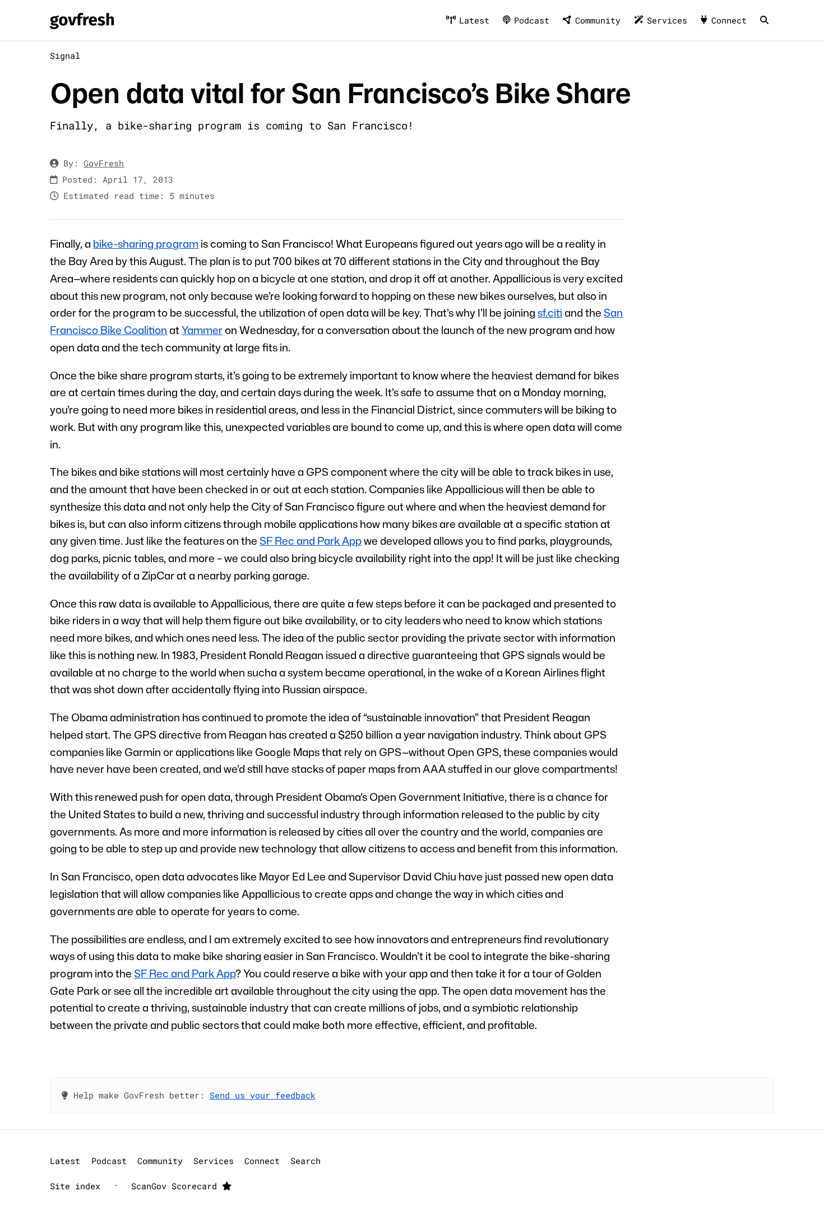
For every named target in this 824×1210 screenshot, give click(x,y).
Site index (75, 1186)
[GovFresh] (82, 20)
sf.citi (550, 312)
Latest (474, 20)
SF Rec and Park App (311, 540)
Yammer (202, 329)
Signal (65, 55)
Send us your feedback (263, 1095)
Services (667, 20)
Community (598, 20)
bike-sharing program (145, 243)
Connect (729, 20)
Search (305, 1160)
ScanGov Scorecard (176, 1186)
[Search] (764, 20)
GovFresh (104, 163)
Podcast (531, 20)
